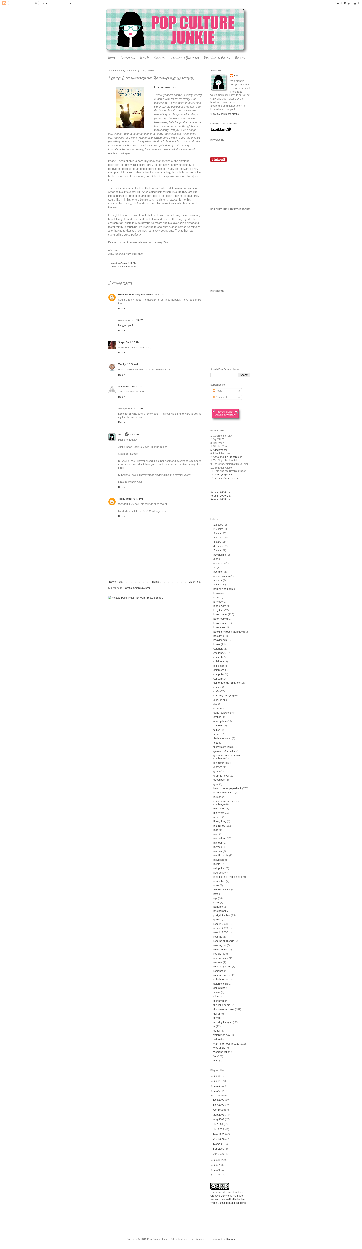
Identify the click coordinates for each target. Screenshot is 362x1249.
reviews (217, 962)
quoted (217, 919)
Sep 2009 (219, 1114)
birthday (218, 601)
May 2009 (219, 1134)
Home (112, 57)
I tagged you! (125, 325)
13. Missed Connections (224, 478)
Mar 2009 (219, 1144)
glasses (217, 767)
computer (218, 674)
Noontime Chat (222, 889)
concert (217, 678)
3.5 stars (218, 537)
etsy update (220, 721)
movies (217, 859)
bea (215, 597)
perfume (218, 906)
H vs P (144, 57)
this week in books (223, 1009)
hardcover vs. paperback (227, 788)
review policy (220, 958)
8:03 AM (159, 294)
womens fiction (221, 1052)
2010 (217, 1090)
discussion (219, 700)
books (216, 644)
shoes (216, 992)
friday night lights (223, 747)
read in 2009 (220, 928)
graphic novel (221, 775)
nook (216, 885)
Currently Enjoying (184, 57)
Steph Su (123, 342)
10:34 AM (137, 386)
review (129, 266)
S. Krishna (124, 386)
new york (218, 872)
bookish (217, 635)
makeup (218, 842)
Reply (121, 308)
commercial (220, 670)
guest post (219, 779)
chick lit (217, 657)
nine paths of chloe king (226, 876)
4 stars (121, 266)
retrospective (220, 949)
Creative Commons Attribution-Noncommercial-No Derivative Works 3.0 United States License (228, 1199)
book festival (220, 618)
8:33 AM (138, 320)
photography (220, 911)
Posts (218, 390)
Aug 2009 (219, 1119)
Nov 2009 (219, 1104)
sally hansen (220, 979)
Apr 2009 (218, 1139)
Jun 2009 (219, 1129)
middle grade (221, 855)
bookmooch (220, 640)
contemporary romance (226, 682)
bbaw (216, 593)
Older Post (194, 581)
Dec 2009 (219, 1099)
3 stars (217, 533)
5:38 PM (134, 434)
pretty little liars (221, 915)
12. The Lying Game (221, 474)
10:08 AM (132, 364)
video (216, 1039)
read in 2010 (220, 932)
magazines (219, 838)
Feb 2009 (219, 1148)
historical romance (223, 792)
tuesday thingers (222, 1022)
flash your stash (222, 738)
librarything (219, 821)
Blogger (230, 1239)
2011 (217, 1085)
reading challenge (223, 941)
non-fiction (219, 881)
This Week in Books (217, 57)
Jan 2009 (219, 1153)
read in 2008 (220, 924)
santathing (219, 987)
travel (216, 1017)
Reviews (240, 57)
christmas (218, 665)
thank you (219, 1000)
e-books (218, 708)
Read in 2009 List (220, 495)
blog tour (218, 610)
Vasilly (122, 364)
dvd (215, 704)
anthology (219, 563)
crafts (216, 691)
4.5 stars (218, 546)
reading (217, 936)
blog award (219, 605)
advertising (219, 554)
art (214, 567)
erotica (217, 717)
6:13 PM (138, 498)
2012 (217, 1080)
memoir (217, 851)
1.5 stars (218, 524)
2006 (217, 1169)
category (218, 648)
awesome (219, 584)
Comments (221, 397)
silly (215, 996)
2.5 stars (218, 529)
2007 (217, 1165)
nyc (215, 898)
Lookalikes (128, 57)
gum (215, 784)
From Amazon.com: (166, 87)
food (215, 742)
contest (217, 687)
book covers (220, 614)
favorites (218, 725)
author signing (221, 576)
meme (217, 847)
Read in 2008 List (220, 499)
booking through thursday (228, 631)
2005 (217, 1174)
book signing (220, 623)
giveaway (218, 762)
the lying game (221, 1005)
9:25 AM (134, 342)
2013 (217, 1075)
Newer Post (115, 581)
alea (215, 559)
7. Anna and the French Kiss (226, 457)
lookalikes (219, 825)
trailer (216, 1013)
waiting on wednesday (226, 1043)
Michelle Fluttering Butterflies (135, 294)
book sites (219, 627)
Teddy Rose (125, 498)
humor (217, 797)
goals (216, 771)
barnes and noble (223, 589)
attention (218, 571)
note (215, 894)
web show (219, 1047)
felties (216, 730)
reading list (219, 945)
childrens (218, 661)
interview (218, 812)
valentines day (221, 1035)
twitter (216, 1030)
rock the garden (222, 966)
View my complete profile (224, 114)
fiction (216, 734)
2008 (217, 1159)
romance (218, 970)
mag (215, 834)
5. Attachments (218, 450)
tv (214, 1026)
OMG (216, 902)
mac (215, 829)
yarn (215, 1060)
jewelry (217, 817)
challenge (219, 653)
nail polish (219, 868)
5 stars (217, 550)
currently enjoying (223, 695)
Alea (121, 434)
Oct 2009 (218, 1109)
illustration (219, 808)
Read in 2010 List (220, 492)
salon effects (220, 983)
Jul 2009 (218, 1124)
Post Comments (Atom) (137, 587)
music (216, 864)
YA (135, 266)
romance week (221, 975)
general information (224, 751)
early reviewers (222, 712)
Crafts (159, 57)
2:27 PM (138, 408)
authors (217, 580)
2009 (217, 1095)
